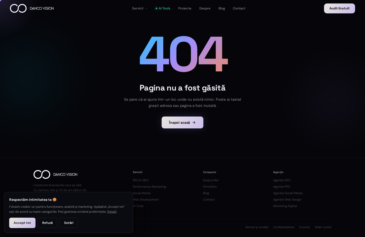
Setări (68, 223)
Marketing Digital (285, 206)
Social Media (142, 193)
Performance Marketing (149, 187)
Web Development (146, 200)
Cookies (304, 227)
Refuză (47, 223)
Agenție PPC (282, 187)
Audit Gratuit (339, 8)
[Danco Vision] (32, 8)
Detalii (111, 212)
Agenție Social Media (288, 193)
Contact (209, 200)
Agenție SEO (282, 180)
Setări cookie (323, 227)
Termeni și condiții (256, 227)
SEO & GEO (140, 180)
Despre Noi (211, 180)
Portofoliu (210, 187)
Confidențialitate (283, 227)
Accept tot (22, 223)
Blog (206, 193)
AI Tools (138, 206)
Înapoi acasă (179, 122)
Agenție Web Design (287, 200)
